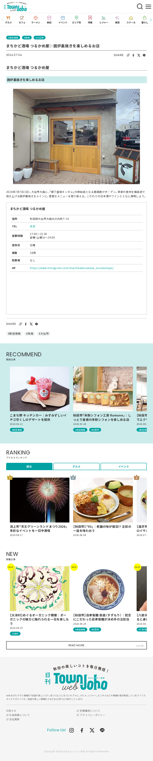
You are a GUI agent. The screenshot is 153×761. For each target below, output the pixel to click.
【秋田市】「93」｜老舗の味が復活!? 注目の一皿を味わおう (102, 528)
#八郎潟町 (144, 629)
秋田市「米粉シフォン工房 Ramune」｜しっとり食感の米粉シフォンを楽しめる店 (102, 417)
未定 (32, 226)
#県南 (27, 37)
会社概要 (14, 719)
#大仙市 (39, 37)
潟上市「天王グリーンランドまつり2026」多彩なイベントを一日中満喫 (38, 528)
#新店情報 (13, 37)
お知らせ (11, 710)
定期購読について (89, 710)
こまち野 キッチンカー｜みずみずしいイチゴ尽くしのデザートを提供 (38, 417)
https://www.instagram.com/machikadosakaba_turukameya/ (71, 268)
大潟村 (15, 633)
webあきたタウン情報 (76, 677)
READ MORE (76, 645)
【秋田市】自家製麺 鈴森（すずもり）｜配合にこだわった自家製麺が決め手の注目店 (102, 617)
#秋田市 (95, 429)
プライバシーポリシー (92, 715)
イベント (123, 466)
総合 (29, 466)
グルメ (76, 466)
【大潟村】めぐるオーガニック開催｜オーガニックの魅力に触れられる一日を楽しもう (39, 619)
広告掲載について (19, 715)
